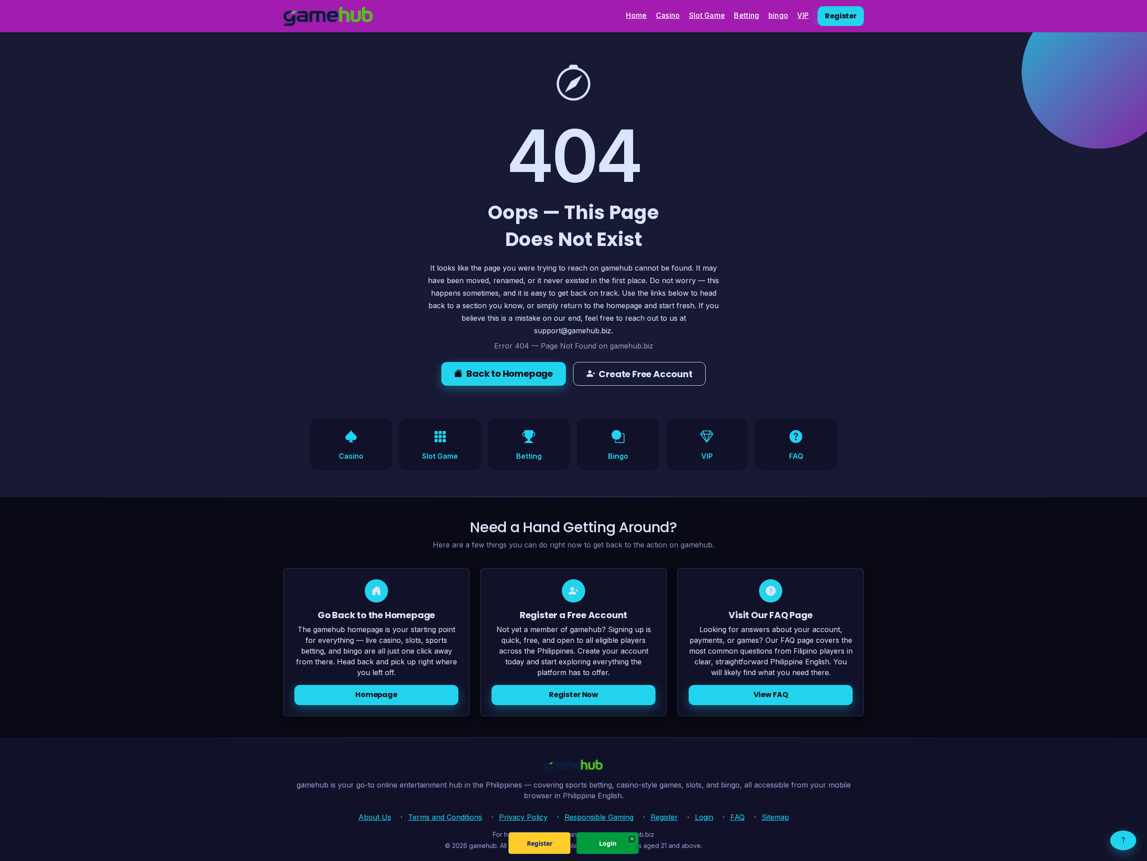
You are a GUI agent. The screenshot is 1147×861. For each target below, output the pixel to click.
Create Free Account (645, 374)
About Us (374, 817)
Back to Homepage (509, 373)
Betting (746, 15)
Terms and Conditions (445, 817)
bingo (778, 15)
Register (841, 16)
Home (636, 15)
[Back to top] (1123, 840)
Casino (668, 15)
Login (704, 817)
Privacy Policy (523, 817)
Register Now (573, 695)
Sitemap (775, 817)
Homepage (376, 695)
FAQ (737, 817)
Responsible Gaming (599, 817)
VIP (803, 15)
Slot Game (707, 15)
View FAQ (771, 695)
